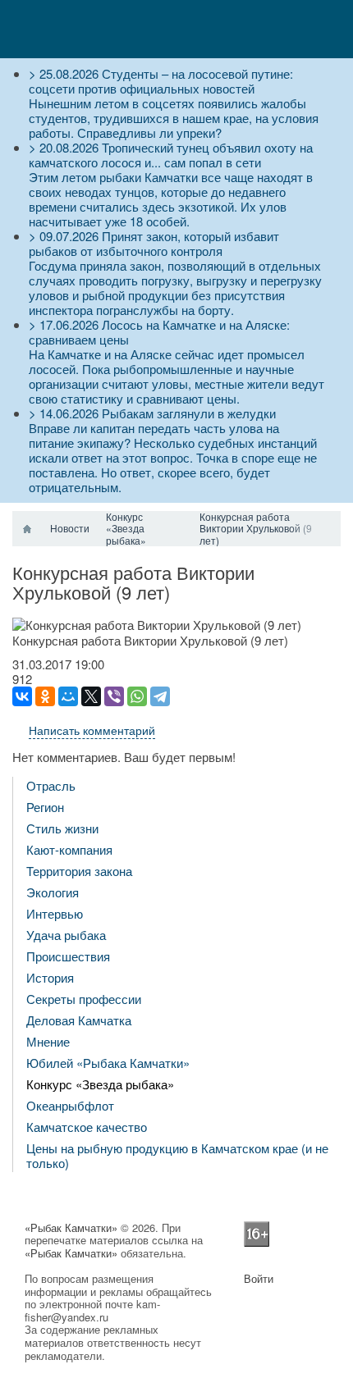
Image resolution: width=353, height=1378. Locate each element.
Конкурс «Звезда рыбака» (100, 1084)
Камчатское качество (86, 1126)
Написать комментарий (92, 730)
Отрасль (51, 785)
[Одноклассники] (45, 696)
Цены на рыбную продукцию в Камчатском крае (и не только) (177, 1155)
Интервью (54, 913)
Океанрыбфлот (70, 1105)
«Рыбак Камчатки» (71, 1227)
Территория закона (79, 870)
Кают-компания (69, 849)
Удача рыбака (66, 934)
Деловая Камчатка (78, 1020)
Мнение (48, 1041)
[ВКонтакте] (22, 696)
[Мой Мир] (68, 696)
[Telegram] (160, 696)
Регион (45, 806)
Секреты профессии (83, 998)
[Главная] (27, 529)
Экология (52, 892)
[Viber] (114, 696)
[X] (91, 696)
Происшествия (68, 956)
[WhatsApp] (137, 696)
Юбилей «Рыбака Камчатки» (108, 1062)
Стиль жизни (62, 828)
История (50, 977)
